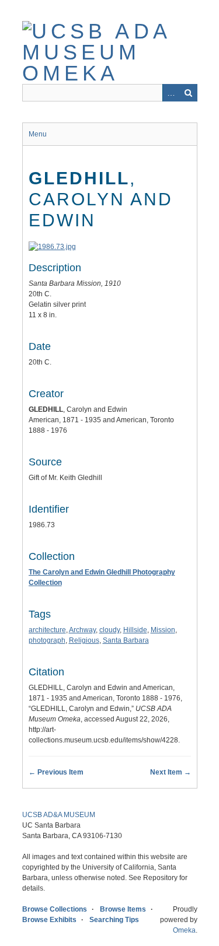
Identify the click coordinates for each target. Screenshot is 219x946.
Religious (84, 640)
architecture (47, 630)
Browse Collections (54, 909)
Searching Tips (114, 920)
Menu (38, 134)
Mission (163, 630)
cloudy (109, 630)
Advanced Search (171, 92)
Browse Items (123, 909)
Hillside (135, 630)
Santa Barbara (126, 640)
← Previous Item (56, 772)
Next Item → (170, 772)
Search (188, 92)
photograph (47, 640)
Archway (82, 630)
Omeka (184, 930)
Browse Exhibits (49, 920)
